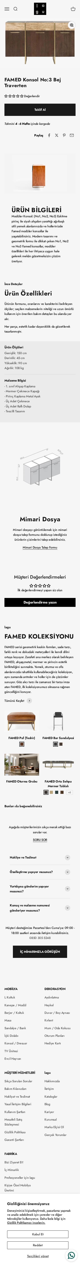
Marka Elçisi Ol (54, 1127)
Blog (47, 1104)
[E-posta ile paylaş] (72, 135)
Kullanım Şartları (14, 1112)
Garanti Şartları (14, 1140)
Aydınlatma (51, 997)
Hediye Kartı (52, 1043)
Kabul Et (38, 1234)
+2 (69, 792)
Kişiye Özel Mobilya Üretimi (17, 1187)
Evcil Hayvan (12, 1058)
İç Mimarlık (11, 1170)
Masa (7, 1020)
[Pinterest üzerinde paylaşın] (64, 135)
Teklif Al (40, 109)
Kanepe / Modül (15, 1005)
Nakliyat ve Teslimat (17, 1096)
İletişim (49, 1088)
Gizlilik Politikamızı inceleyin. (26, 1222)
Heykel (49, 1005)
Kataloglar (50, 1096)
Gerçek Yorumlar (55, 1135)
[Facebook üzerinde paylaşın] (49, 135)
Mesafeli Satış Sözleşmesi (13, 1122)
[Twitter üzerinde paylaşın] (56, 135)
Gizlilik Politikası (15, 1132)
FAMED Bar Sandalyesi (58, 738)
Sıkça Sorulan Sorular (18, 1081)
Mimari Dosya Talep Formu (40, 547)
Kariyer (49, 1112)
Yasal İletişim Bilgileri (17, 1104)
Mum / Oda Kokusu (57, 1028)
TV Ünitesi (11, 1051)
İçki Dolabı (11, 1035)
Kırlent (48, 1020)
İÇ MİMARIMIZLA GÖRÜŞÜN (40, 951)
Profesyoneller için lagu (19, 1177)
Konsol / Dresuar (15, 1043)
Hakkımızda (52, 1081)
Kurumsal (50, 1119)
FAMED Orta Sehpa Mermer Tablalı (58, 783)
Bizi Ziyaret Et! (13, 1162)
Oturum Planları (54, 1035)
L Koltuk (9, 997)
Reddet (38, 1245)
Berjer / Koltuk (14, 1012)
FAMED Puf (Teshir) (21, 738)
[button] (14, 96)
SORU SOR (40, 840)
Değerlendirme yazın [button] (40, 602)
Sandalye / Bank (15, 1028)
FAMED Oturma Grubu (21, 781)
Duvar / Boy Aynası (57, 1012)
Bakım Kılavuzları (15, 1088)
